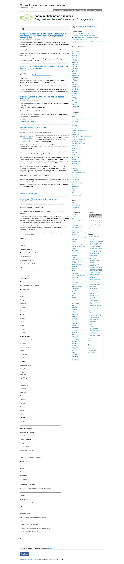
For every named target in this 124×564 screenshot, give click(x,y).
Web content (93, 259)
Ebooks (74, 138)
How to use (74, 10)
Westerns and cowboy (95, 284)
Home (67, 10)
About (89, 10)
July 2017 (74, 59)
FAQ (91, 324)
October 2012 (75, 77)
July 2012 (74, 80)
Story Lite (74, 176)
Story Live (74, 177)
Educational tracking (95, 272)
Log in (73, 202)
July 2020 (74, 55)
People (91, 323)
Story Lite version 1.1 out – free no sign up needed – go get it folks (44, 98)
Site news (74, 168)
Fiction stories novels (77, 141)
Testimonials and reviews (96, 248)
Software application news (78, 172)
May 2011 (74, 100)
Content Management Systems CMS (81, 130)
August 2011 (75, 95)
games (73, 145)
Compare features (94, 319)
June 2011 (74, 99)
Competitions (75, 129)
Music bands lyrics (76, 157)
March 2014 (75, 68)
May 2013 (74, 71)
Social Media (75, 170)
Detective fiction (93, 288)
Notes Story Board (76, 161)
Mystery (91, 298)
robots (73, 167)
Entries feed (75, 204)
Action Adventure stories (95, 282)
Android (74, 114)
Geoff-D (30, 39)
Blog (100, 10)
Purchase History (95, 317)
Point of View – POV (94, 250)
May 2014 (74, 66)
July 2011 (74, 97)
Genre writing (82, 10)
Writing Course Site (76, 195)
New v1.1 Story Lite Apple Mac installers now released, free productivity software (44, 67)
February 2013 (75, 73)
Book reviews (75, 121)
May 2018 (74, 57)
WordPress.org (75, 207)
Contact (95, 10)
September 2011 (76, 93)
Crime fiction (93, 286)
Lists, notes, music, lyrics (96, 267)
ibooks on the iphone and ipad (33, 127)
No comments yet (36, 39)
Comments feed (76, 206)
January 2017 (75, 64)
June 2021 (74, 53)
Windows (74, 194)
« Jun (89, 230)
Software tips (75, 174)
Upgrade (74, 188)
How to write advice (76, 148)
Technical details (94, 328)
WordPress (50, 548)
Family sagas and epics (95, 297)
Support (91, 326)
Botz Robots (75, 125)
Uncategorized (75, 186)
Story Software (75, 179)
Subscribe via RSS (85, 26)
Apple (73, 116)
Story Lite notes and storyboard (42, 5)
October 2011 (75, 91)
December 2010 (76, 108)
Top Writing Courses (77, 183)
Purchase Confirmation (96, 315)
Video (73, 190)
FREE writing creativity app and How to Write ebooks (86, 37)
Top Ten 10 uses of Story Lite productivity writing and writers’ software (96, 245)
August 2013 (75, 70)
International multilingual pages (28, 559)
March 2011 (75, 104)
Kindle (73, 154)
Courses (74, 132)
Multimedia (74, 156)
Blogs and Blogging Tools (78, 119)
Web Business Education (96, 257)
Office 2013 (74, 163)
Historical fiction (93, 290)
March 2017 (75, 62)
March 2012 (75, 84)
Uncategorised (75, 185)
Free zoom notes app (59, 10)
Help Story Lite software (95, 330)
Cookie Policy (93, 321)
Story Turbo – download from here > (41, 75)
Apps (73, 118)
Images (73, 150)
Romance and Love (94, 295)
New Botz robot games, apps (80, 39)
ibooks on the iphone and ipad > (28, 193)
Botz (73, 123)
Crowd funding (75, 134)
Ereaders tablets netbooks (78, 139)
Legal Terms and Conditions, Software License (95, 335)
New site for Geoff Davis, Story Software (83, 33)
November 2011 (76, 90)
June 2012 (74, 82)
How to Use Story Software (96, 241)
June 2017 (74, 61)
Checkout (92, 314)
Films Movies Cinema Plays (78, 143)
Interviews (74, 152)
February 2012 (75, 86)
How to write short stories (96, 252)
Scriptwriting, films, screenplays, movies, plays (95, 302)
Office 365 (74, 165)
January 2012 (75, 88)
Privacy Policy (93, 332)
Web (73, 192)
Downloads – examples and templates (81, 136)
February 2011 (75, 106)
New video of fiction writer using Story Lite (38, 199)
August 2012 (75, 79)
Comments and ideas (77, 127)
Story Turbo (75, 181)
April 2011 (74, 102)
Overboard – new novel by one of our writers (84, 35)
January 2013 (75, 75)
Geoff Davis (75, 147)
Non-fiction (74, 159)
